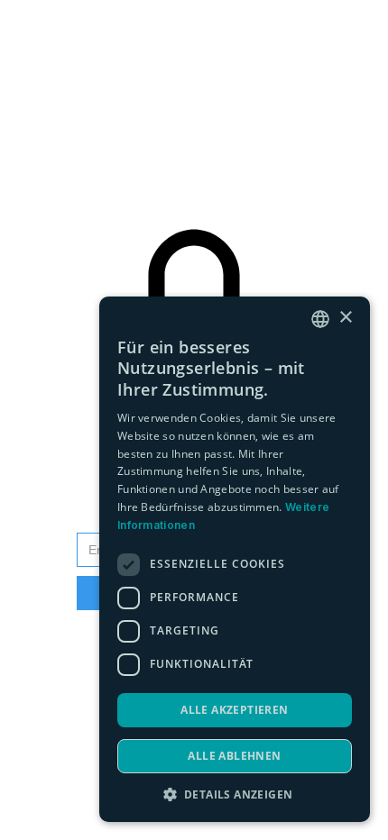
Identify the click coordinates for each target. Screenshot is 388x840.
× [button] (345, 317)
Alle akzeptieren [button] (234, 709)
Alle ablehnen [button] (234, 755)
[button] (234, 794)
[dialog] (234, 559)
